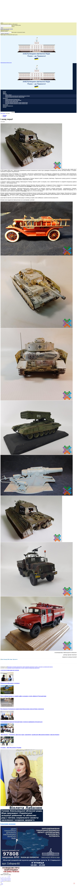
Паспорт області (8, 94)
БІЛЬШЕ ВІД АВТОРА (14, 670)
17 (1, 879)
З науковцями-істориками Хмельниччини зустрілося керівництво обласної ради (21, 721)
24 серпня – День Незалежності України (10, 747)
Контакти (4, 107)
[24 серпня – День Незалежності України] (7, 745)
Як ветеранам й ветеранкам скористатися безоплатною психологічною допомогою (22, 709)
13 (5, 878)
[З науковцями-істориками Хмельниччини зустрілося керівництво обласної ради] (7, 719)
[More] (27, 661)
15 (8, 878)
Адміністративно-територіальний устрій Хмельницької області (17, 95)
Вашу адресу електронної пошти (18, 32)
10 (1, 878)
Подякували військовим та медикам (9, 683)
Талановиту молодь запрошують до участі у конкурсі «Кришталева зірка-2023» (23, 667)
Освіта (4, 116)
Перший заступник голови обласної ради (13, 100)
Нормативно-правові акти (8, 105)
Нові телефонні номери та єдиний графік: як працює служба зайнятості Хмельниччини (23, 696)
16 (9, 878)
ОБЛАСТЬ (5, 93)
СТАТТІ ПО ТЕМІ (4, 670)
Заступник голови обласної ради (11, 101)
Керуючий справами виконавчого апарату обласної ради (16, 103)
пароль (13, 26)
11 (2, 878)
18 (2, 879)
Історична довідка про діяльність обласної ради (14, 97)
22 (8, 879)
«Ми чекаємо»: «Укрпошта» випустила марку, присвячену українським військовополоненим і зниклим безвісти (29, 734)
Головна (4, 91)
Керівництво (5, 98)
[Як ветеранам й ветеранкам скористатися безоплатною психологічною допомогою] (7, 706)
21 (6, 879)
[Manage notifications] (74, 883)
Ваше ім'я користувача (16, 25)
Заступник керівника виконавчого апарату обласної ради (16, 102)
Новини (4, 92)
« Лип (1, 883)
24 (1, 881)
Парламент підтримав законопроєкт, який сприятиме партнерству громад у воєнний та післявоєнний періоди (30, 666)
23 (9, 879)
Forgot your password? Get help (6, 28)
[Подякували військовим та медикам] (7, 680)
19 (4, 879)
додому (1, 113)
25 (2, 881)
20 (5, 879)
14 (6, 878)
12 (4, 878)
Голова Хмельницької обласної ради (12, 99)
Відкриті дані (5, 104)
